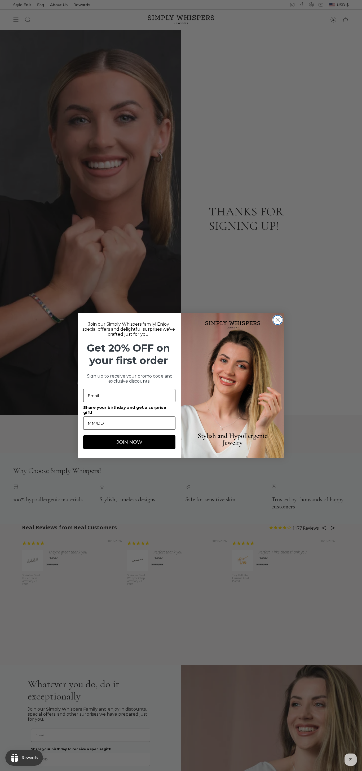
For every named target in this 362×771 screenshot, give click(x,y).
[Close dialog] (277, 320)
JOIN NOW (129, 442)
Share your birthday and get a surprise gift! (124, 410)
